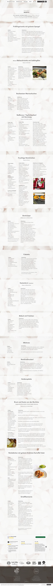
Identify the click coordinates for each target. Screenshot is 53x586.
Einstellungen (43, 584)
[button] (34, 1)
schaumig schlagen (23, 99)
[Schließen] (52, 584)
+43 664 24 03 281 (17, 578)
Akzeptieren (48, 584)
